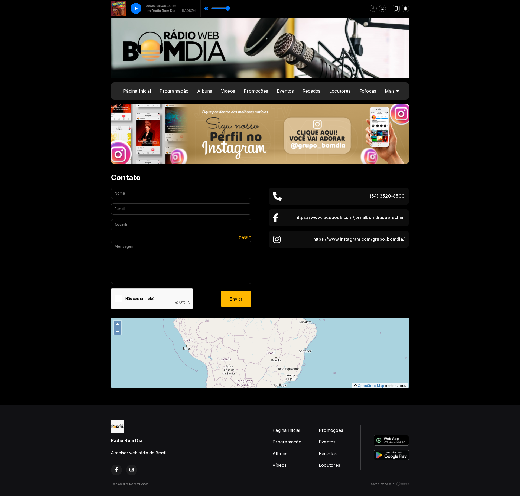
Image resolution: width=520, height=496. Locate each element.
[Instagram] (382, 8)
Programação (174, 91)
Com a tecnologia (382, 483)
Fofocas (367, 91)
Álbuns (204, 91)
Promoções (256, 91)
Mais (390, 91)
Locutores (340, 91)
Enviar (236, 299)
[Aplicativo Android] (405, 8)
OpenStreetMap (371, 386)
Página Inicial (137, 91)
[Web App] (396, 8)
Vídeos (228, 91)
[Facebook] (373, 8)
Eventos (285, 91)
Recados (312, 91)
